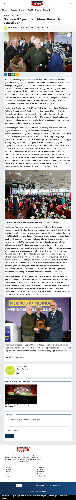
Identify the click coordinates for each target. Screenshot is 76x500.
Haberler (7, 15)
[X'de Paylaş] (9, 74)
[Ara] (71, 3)
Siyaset (14, 10)
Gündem (4, 10)
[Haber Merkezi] (10, 370)
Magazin (8, 476)
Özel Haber (43, 476)
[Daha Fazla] (17, 74)
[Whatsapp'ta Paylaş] (13, 74)
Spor (7, 473)
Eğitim (41, 473)
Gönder (10, 436)
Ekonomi (22, 10)
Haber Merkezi (22, 369)
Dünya (38, 10)
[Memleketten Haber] (37, 3)
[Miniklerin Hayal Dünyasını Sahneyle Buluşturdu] (21, 394)
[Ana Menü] (5, 4)
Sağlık (30, 10)
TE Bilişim (43, 491)
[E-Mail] (18, 373)
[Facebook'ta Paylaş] (5, 74)
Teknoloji (46, 10)
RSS (20, 485)
